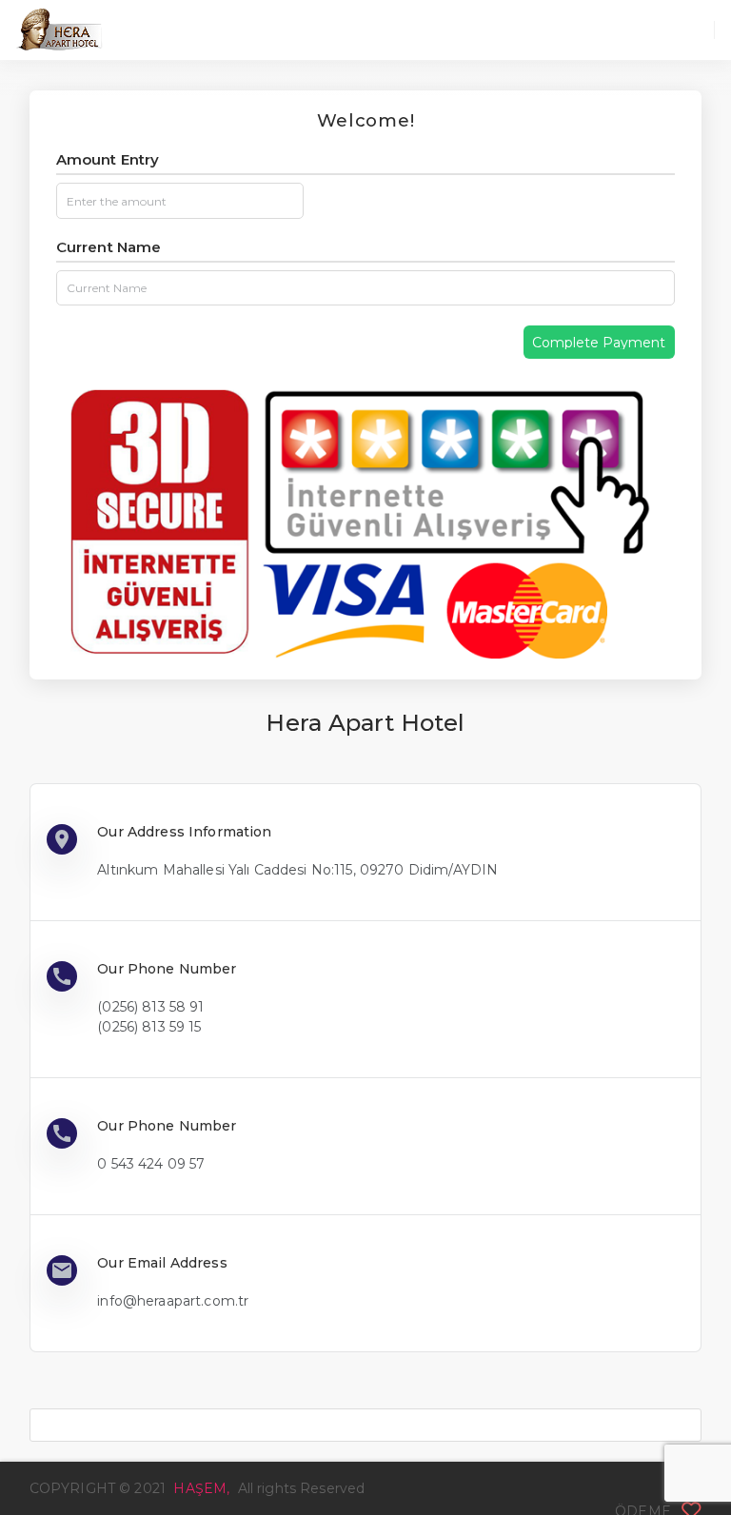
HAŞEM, (203, 1488)
